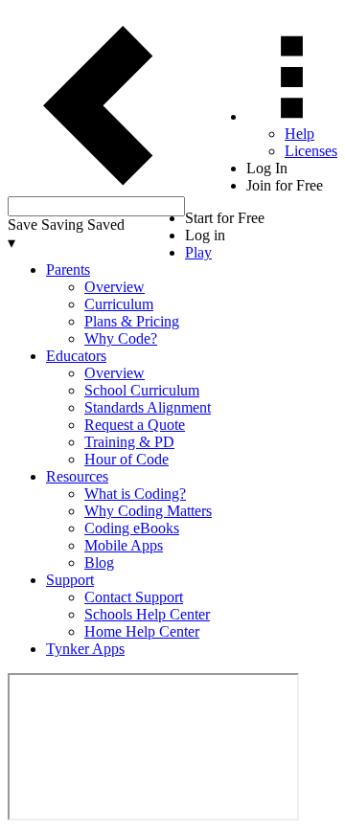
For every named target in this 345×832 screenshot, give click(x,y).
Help (299, 133)
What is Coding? (135, 493)
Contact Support (133, 597)
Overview (114, 287)
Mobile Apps (123, 545)
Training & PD (129, 442)
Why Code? (120, 338)
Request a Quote (134, 424)
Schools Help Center (147, 614)
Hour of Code (126, 459)
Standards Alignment (147, 407)
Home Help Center (141, 631)
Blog (99, 562)
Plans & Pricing (131, 321)
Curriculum (118, 304)
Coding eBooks (131, 528)
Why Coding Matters (148, 511)
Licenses (311, 151)
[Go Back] (96, 187)
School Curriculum (141, 390)
